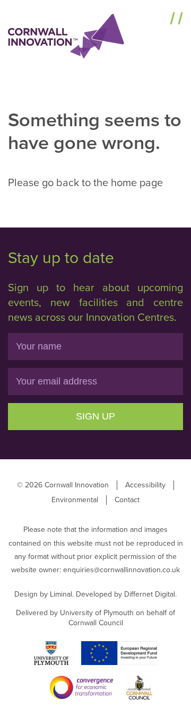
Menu (153, 19)
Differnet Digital (149, 594)
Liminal (61, 594)
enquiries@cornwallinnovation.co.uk (121, 569)
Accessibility (145, 484)
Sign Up (95, 416)
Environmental (74, 499)
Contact (127, 499)
